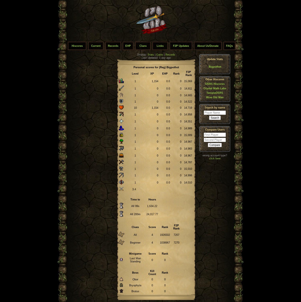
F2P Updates (181, 45)
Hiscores (77, 45)
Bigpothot (215, 66)
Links (160, 45)
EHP (128, 45)
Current (96, 45)
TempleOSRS (214, 92)
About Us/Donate (207, 45)
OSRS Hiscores (215, 83)
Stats (151, 54)
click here (215, 158)
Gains (159, 54)
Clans (143, 45)
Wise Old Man (215, 97)
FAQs (229, 45)
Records (113, 45)
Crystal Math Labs (215, 88)
